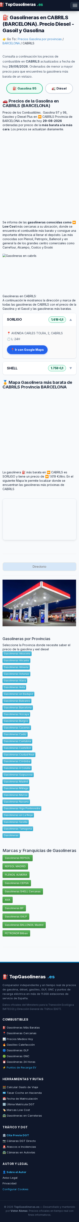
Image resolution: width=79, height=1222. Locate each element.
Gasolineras (11, 835)
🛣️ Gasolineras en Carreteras (22, 1115)
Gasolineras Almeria (16, 667)
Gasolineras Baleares (17, 700)
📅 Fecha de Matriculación (20, 1098)
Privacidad (9, 1183)
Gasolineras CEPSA (17, 883)
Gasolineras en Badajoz (18, 694)
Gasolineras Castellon (17, 747)
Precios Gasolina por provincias (40, 39)
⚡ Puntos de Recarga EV (19, 1067)
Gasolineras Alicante (16, 660)
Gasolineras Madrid (16, 781)
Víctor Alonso (19, 1210)
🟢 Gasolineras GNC (16, 1056)
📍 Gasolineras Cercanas (19, 1033)
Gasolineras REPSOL (17, 857)
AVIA (7, 899)
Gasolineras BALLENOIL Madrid (24, 924)
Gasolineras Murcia (15, 795)
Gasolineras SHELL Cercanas (23, 891)
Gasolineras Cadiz (15, 734)
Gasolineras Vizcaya (16, 714)
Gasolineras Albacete (17, 653)
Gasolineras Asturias (16, 673)
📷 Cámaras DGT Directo (19, 1141)
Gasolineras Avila (14, 687)
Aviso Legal (10, 1177)
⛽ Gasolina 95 (24, 88)
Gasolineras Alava (15, 680)
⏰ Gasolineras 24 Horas (19, 1061)
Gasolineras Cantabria (17, 741)
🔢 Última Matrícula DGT (19, 1104)
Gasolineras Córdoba (17, 761)
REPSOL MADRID (15, 866)
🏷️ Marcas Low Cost (16, 1110)
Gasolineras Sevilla (15, 822)
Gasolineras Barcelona (18, 707)
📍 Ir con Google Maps (27, 349)
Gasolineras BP (14, 908)
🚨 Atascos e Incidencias (19, 1146)
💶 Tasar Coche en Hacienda (22, 1092)
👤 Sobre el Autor (14, 1172)
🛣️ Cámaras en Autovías (19, 1152)
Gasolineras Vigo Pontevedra (22, 808)
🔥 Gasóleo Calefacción (19, 1044)
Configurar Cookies (15, 1189)
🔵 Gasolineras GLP (16, 1050)
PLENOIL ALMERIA (16, 874)
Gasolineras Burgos (16, 720)
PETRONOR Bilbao (16, 933)
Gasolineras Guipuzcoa (18, 774)
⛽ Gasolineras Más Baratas (21, 1027)
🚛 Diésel (59, 88)
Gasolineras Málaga (16, 788)
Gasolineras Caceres (17, 727)
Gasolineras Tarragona (18, 828)
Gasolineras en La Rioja (18, 815)
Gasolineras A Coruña (17, 768)
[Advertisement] (39, 172)
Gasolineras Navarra (16, 801)
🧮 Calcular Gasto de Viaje (20, 1087)
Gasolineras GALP (16, 916)
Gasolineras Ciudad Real (19, 754)
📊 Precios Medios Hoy (18, 1039)
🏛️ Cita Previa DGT (16, 1135)
